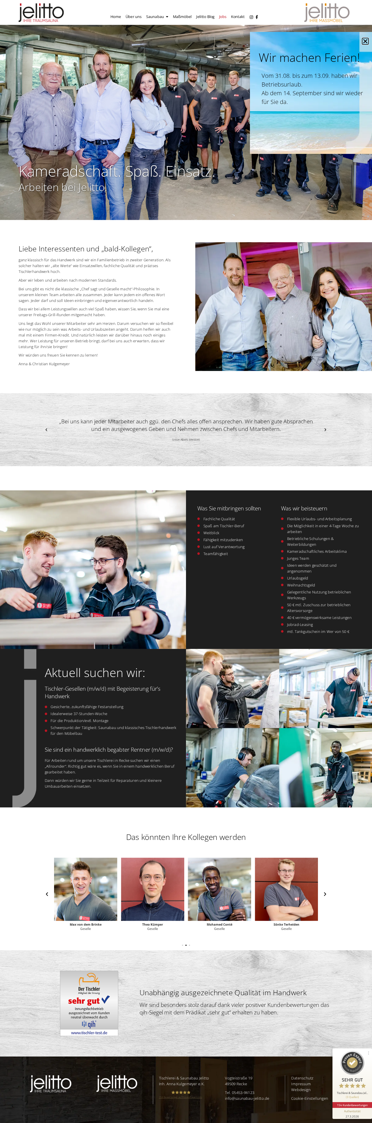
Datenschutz (302, 1078)
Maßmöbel (182, 16)
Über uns (134, 16)
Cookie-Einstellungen (309, 1098)
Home (115, 16)
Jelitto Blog (205, 16)
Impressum (301, 1083)
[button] (46, 429)
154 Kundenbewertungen (352, 1105)
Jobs (222, 16)
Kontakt (238, 16)
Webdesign (301, 1089)
